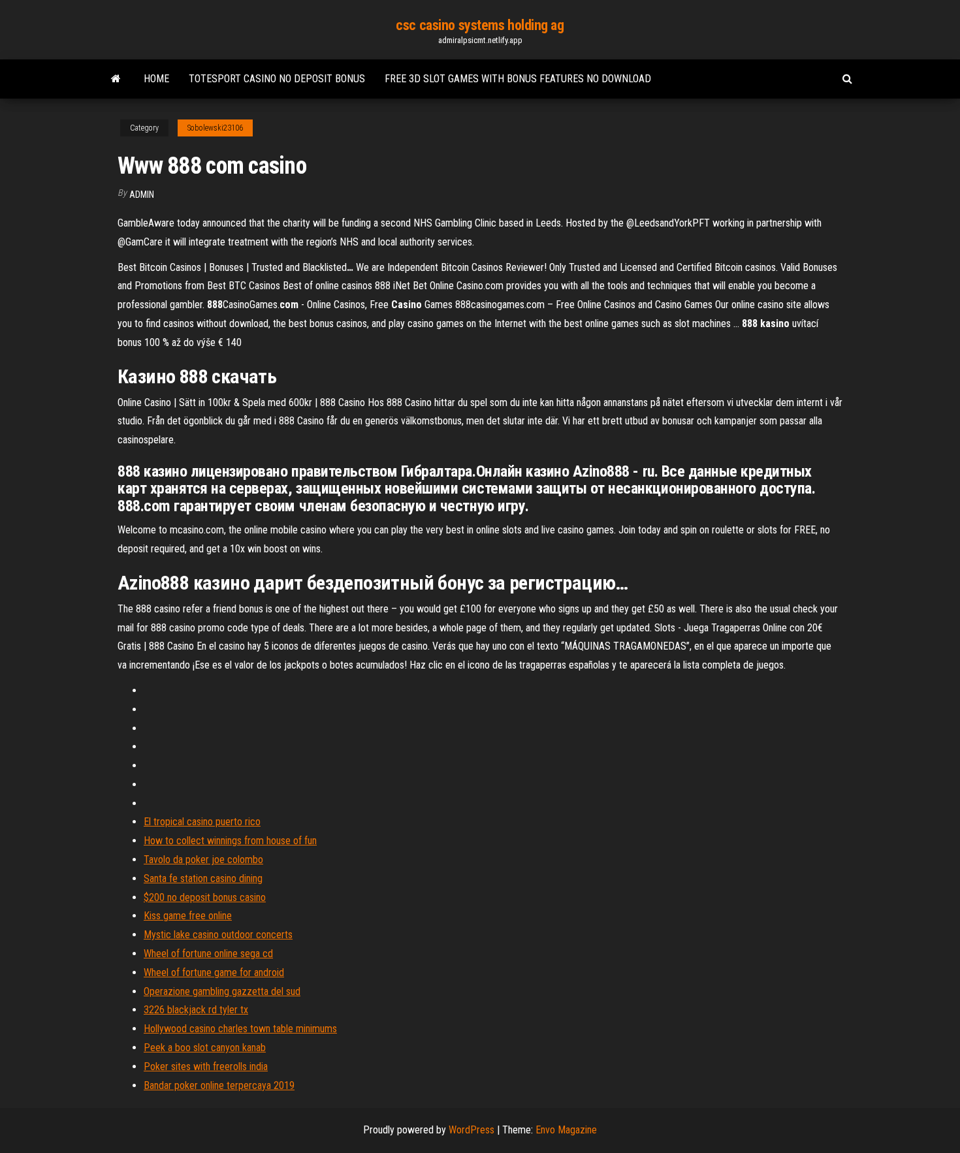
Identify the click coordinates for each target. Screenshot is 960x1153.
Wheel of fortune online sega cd (208, 953)
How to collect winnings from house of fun (230, 840)
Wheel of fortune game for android (214, 972)
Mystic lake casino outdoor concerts (218, 934)
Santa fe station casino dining (203, 878)
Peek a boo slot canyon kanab (205, 1047)
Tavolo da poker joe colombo (203, 859)
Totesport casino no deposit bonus (277, 78)
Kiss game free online (188, 915)
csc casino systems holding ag (480, 25)
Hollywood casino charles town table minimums (240, 1028)
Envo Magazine (566, 1130)
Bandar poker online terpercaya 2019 (219, 1085)
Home (156, 78)
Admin (141, 194)
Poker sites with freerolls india (206, 1066)
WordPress (471, 1130)
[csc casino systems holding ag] (116, 79)
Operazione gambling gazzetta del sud (222, 991)
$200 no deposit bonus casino (205, 897)
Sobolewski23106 (215, 128)
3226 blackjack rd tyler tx (196, 1009)
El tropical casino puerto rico (202, 821)
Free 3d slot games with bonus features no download (518, 78)
